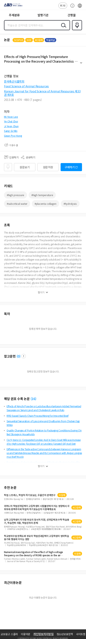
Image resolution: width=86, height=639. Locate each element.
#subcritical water (17, 204)
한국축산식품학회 (14, 81)
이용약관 (25, 634)
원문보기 (25, 167)
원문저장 (48, 167)
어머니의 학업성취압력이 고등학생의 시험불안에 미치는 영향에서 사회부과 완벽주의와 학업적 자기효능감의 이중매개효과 (36, 507)
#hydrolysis (70, 204)
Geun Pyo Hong (13, 136)
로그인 (62, 5)
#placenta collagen (45, 204)
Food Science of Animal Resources (26, 86)
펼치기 (81, 64)
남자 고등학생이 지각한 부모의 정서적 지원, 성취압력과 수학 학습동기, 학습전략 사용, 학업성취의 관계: (36, 521)
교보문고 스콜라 (9, 634)
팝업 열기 (23, 356)
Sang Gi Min (10, 131)
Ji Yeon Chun (11, 126)
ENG (80, 7)
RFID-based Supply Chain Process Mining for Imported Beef (37, 415)
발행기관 (43, 15)
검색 (62, 28)
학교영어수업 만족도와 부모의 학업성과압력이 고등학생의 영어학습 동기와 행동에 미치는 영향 (36, 537)
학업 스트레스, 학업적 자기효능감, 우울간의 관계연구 (29, 495)
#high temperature (42, 195)
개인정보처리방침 (43, 634)
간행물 (72, 15)
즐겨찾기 (76, 29)
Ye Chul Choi (11, 121)
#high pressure (15, 195)
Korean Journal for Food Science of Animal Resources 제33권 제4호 (42, 93)
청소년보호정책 (65, 634)
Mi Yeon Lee (11, 117)
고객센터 (71, 7)
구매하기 (70, 167)
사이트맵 (80, 634)
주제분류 (14, 15)
